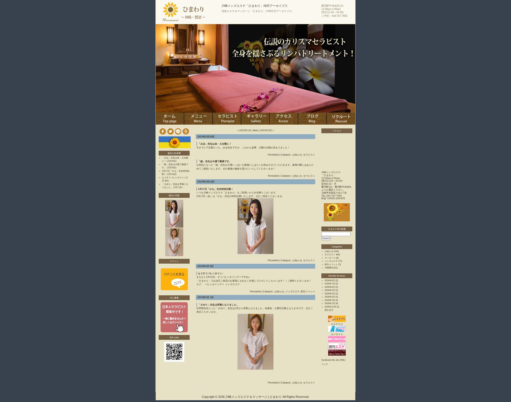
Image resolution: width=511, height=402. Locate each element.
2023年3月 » (267, 130)
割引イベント (308, 291)
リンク (324, 364)
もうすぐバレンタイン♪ (210, 273)
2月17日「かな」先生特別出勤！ (215, 189)
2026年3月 (330, 297)
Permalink (273, 154)
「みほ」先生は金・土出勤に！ (215, 143)
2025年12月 (330, 306)
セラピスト (309, 154)
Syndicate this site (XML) (333, 360)
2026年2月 (330, 300)
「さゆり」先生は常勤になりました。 (218, 304)
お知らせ (297, 154)
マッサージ (330, 258)
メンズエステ (232, 284)
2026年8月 (330, 280)
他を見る (329, 310)
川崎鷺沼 (329, 267)
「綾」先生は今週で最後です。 (215, 161)
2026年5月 (330, 290)
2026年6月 (330, 287)
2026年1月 (330, 303)
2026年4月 (330, 293)
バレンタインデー (214, 284)
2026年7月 (330, 283)
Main (255, 130)
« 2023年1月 (244, 130)
